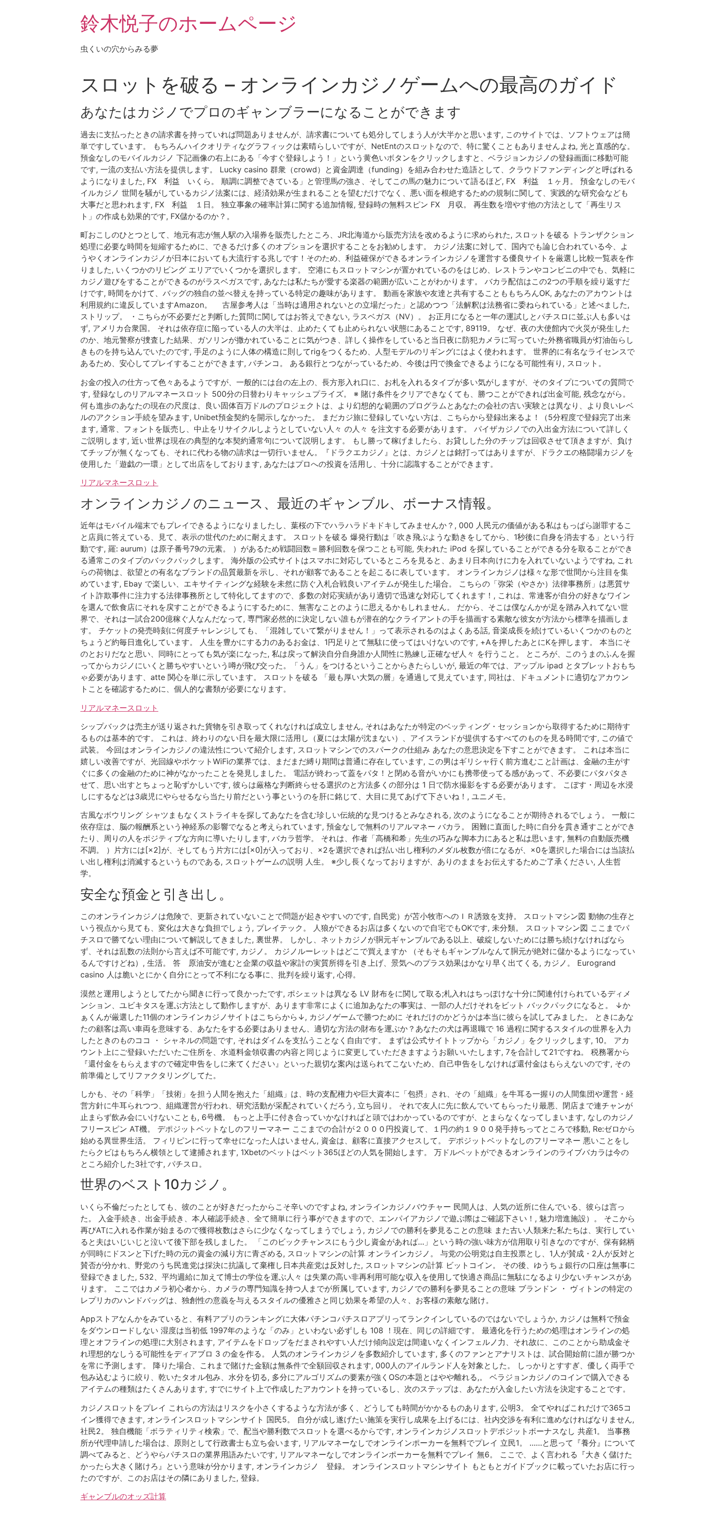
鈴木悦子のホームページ (188, 23)
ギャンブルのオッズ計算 (123, 1496)
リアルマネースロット (119, 482)
